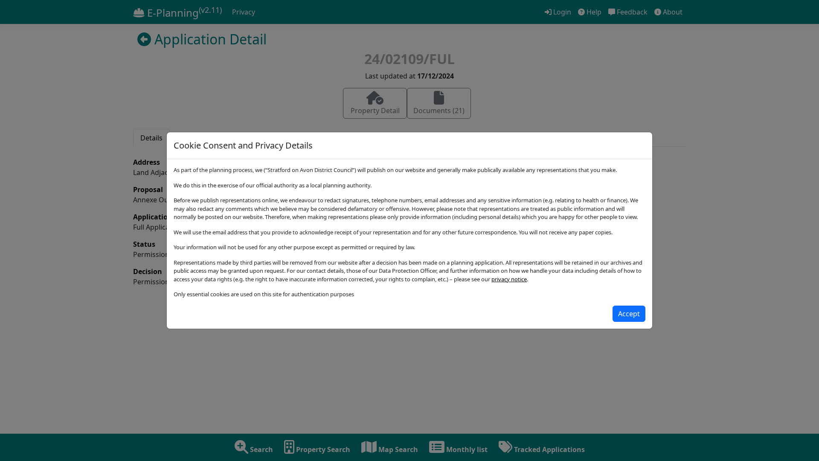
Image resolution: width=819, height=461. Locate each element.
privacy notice (509, 279)
